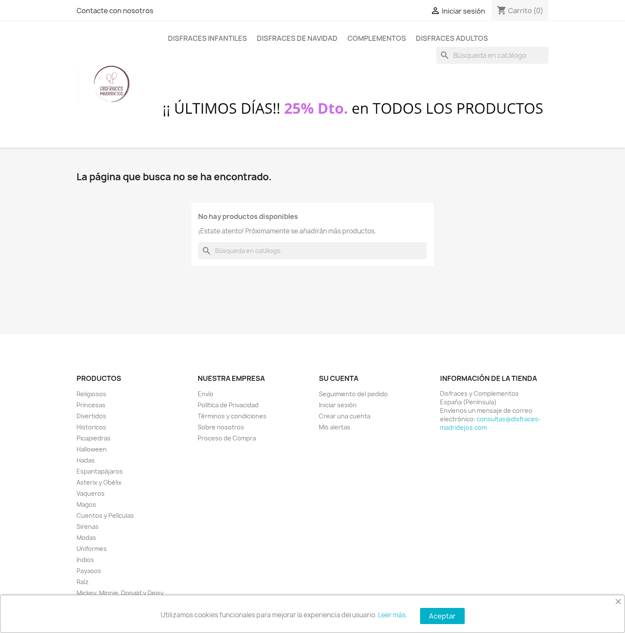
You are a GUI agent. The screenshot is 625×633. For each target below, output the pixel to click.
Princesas (91, 405)
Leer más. (392, 614)
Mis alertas (334, 427)
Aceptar (442, 616)
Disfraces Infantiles (207, 38)
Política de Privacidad (228, 405)
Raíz (82, 582)
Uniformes (92, 549)
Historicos (91, 427)
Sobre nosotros (221, 427)
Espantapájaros (100, 471)
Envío (205, 394)
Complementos (376, 38)
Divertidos (91, 416)
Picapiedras (94, 438)
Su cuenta (338, 378)
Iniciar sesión (338, 405)
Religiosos (91, 394)
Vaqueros (91, 493)
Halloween (92, 449)
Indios (85, 560)
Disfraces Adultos (452, 38)
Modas (86, 538)
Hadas (86, 460)
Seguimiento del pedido (353, 394)
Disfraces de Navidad (297, 38)
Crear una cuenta (344, 416)
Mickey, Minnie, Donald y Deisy (120, 593)
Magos (86, 504)
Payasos (89, 571)
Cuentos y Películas (105, 515)
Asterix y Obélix (99, 482)
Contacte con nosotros (115, 10)
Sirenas (88, 526)
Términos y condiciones (232, 416)
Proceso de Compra (227, 438)
